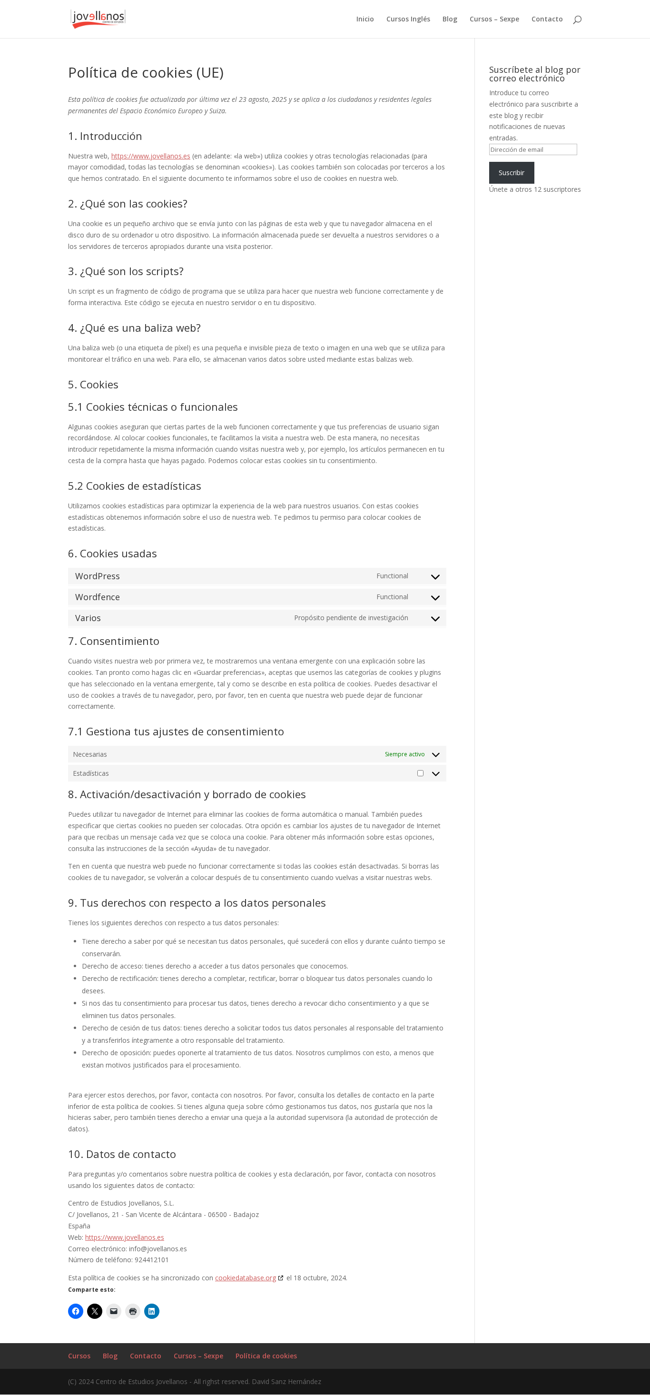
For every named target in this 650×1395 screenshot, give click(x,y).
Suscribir (511, 172)
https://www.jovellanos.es (150, 155)
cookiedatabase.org (245, 1277)
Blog (450, 19)
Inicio (365, 19)
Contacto (547, 19)
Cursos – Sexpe (494, 19)
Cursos (79, 1355)
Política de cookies (266, 1355)
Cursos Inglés (408, 19)
